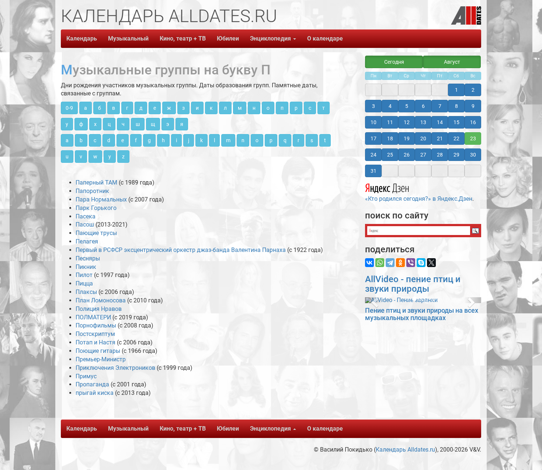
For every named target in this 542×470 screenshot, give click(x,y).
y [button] (109, 156)
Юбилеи (228, 38)
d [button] (108, 140)
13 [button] (423, 122)
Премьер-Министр (101, 359)
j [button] (188, 140)
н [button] (254, 108)
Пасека (85, 216)
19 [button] (407, 138)
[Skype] (421, 262)
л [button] (225, 108)
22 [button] (456, 138)
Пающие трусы (96, 232)
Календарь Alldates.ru (405, 449)
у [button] (67, 124)
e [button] (122, 140)
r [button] (298, 140)
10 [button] (373, 122)
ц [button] (109, 124)
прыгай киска (95, 392)
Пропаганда (92, 384)
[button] (373, 300)
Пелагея (87, 241)
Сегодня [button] (394, 62)
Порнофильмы (96, 325)
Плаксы (86, 291)
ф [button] (81, 124)
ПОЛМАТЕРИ (93, 317)
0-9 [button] (69, 108)
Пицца (84, 283)
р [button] (296, 108)
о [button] (268, 108)
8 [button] (456, 106)
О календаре (325, 38)
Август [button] (452, 62)
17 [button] (373, 138)
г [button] (127, 108)
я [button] (181, 124)
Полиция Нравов (99, 308)
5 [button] (406, 106)
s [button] (311, 140)
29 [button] (456, 155)
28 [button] (440, 155)
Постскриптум (95, 333)
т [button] (323, 108)
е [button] (154, 108)
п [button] (282, 108)
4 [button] (390, 106)
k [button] (201, 140)
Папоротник (92, 190)
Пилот (84, 274)
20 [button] (423, 138)
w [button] (95, 156)
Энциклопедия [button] (271, 38)
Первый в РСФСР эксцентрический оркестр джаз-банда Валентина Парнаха (181, 249)
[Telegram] (390, 262)
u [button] (67, 156)
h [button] (163, 140)
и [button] (197, 108)
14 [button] (440, 122)
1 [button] (456, 90)
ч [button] (123, 124)
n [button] (243, 140)
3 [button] (373, 106)
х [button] (95, 124)
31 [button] (373, 171)
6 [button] (423, 106)
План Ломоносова (101, 300)
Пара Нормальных (101, 199)
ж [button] (169, 108)
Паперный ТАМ (96, 182)
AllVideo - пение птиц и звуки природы (413, 284)
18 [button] (390, 138)
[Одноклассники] (400, 262)
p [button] (271, 140)
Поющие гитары (98, 350)
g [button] (149, 140)
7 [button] (439, 106)
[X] (431, 262)
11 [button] (390, 122)
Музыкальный (128, 38)
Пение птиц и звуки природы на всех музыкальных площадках (421, 314)
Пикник (86, 266)
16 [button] (473, 122)
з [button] (183, 108)
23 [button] (473, 138)
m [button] (228, 140)
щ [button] (153, 124)
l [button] (214, 140)
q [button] (285, 140)
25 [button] (390, 155)
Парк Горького (96, 207)
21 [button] (440, 138)
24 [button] (373, 155)
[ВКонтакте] (369, 262)
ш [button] (138, 124)
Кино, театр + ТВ (183, 38)
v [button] (81, 156)
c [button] (95, 140)
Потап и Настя (95, 342)
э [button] (167, 124)
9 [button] (473, 106)
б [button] (99, 108)
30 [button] (473, 155)
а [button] (85, 108)
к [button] (211, 108)
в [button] (113, 108)
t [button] (325, 140)
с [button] (310, 108)
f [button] (136, 140)
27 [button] (423, 155)
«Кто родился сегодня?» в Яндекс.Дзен (418, 198)
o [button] (257, 140)
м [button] (240, 108)
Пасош (85, 224)
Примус (86, 376)
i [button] (176, 140)
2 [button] (473, 90)
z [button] (123, 156)
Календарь (81, 38)
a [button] (67, 140)
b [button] (81, 140)
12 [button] (407, 122)
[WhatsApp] (379, 262)
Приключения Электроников (115, 367)
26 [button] (407, 155)
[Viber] (410, 262)
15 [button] (456, 122)
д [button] (140, 108)
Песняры (88, 258)
